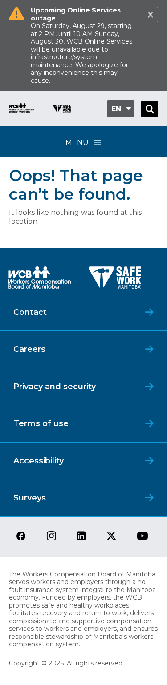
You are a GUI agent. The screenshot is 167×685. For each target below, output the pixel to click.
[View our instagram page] (51, 536)
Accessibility (38, 461)
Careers (29, 349)
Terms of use (41, 423)
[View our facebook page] (21, 536)
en (116, 109)
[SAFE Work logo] (115, 280)
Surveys (29, 498)
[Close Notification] (150, 14)
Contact (30, 312)
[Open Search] (149, 109)
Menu (77, 142)
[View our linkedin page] (81, 536)
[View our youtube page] (142, 536)
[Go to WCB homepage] (22, 109)
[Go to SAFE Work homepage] (62, 109)
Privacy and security (54, 386)
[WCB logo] (39, 280)
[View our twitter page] (111, 536)
